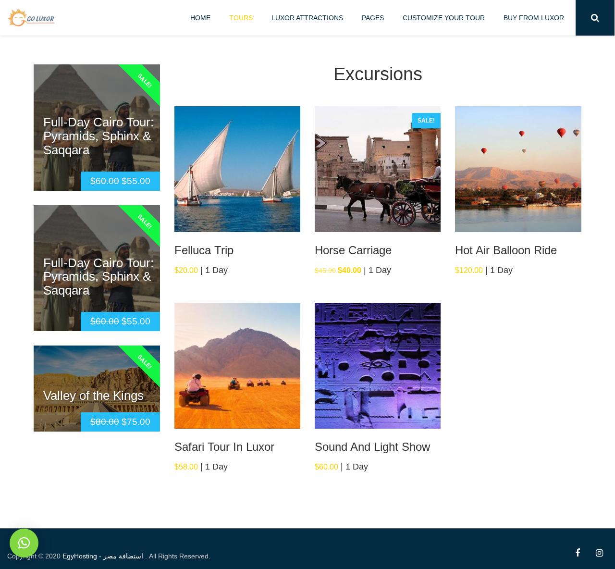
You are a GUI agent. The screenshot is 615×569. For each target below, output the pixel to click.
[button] (24, 543)
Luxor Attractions (307, 18)
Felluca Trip (204, 250)
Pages (373, 18)
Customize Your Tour (444, 18)
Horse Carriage (353, 250)
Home (200, 18)
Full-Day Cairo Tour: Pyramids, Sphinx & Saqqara (98, 136)
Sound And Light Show (372, 446)
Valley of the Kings (93, 395)
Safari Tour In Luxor (224, 446)
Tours (241, 18)
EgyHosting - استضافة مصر (103, 556)
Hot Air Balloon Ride (506, 250)
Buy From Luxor (534, 18)
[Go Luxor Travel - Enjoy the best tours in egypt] (31, 17)
